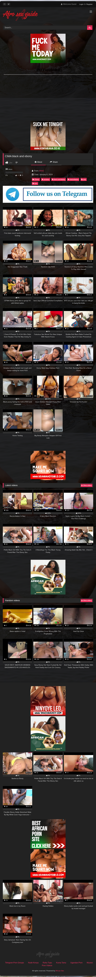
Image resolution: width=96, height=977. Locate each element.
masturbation (74, 179)
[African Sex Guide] (48, 15)
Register (89, 4)
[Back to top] (88, 970)
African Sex (59, 971)
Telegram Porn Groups (14, 963)
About (39, 162)
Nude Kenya (33, 963)
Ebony (37, 179)
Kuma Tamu (61, 963)
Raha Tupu (47, 963)
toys (35, 183)
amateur (46, 179)
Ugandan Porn (76, 963)
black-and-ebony (59, 179)
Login (81, 4)
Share (55, 162)
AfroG (41, 171)
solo (84, 179)
